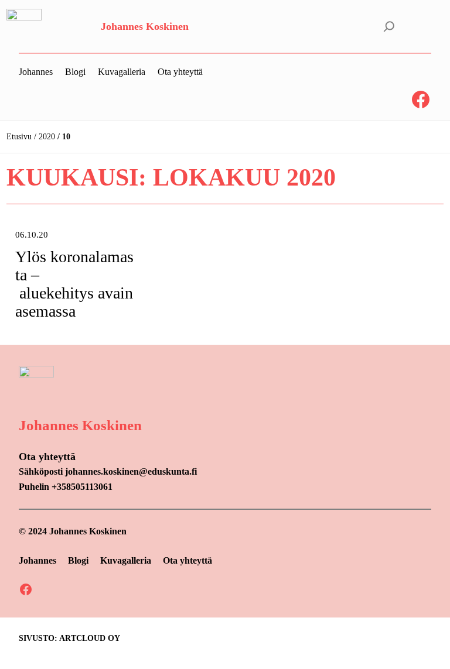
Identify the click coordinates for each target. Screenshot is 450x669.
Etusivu (19, 136)
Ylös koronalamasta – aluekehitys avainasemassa (74, 284)
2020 (47, 136)
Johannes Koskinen (145, 26)
